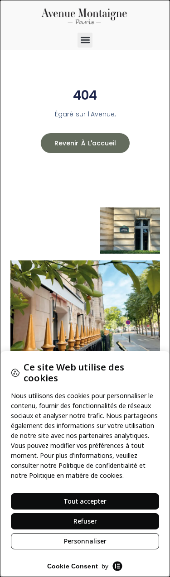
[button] (85, 40)
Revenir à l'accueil (85, 143)
